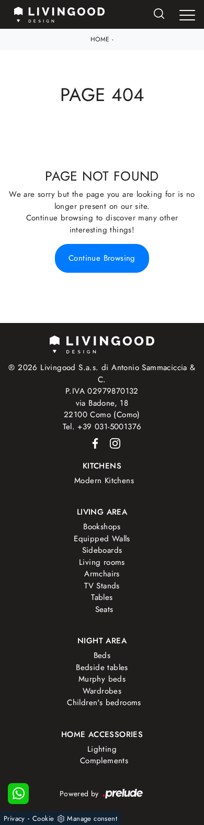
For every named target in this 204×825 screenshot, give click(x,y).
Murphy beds (102, 679)
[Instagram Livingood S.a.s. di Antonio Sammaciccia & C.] (112, 442)
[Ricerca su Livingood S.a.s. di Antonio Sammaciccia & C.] (159, 14)
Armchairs (102, 573)
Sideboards (102, 550)
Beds (102, 655)
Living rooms (102, 562)
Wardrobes (102, 691)
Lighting (102, 749)
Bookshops (102, 526)
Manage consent (92, 818)
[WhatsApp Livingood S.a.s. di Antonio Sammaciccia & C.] (18, 793)
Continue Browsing (102, 258)
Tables (101, 597)
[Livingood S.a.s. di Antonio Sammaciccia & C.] (102, 343)
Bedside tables (102, 667)
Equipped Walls (102, 538)
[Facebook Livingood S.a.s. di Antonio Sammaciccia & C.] (93, 442)
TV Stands (102, 586)
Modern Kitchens (104, 480)
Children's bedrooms (104, 702)
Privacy (14, 818)
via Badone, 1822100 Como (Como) (102, 409)
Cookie (43, 818)
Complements (104, 760)
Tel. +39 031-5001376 (102, 426)
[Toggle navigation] (187, 15)
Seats (104, 609)
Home (100, 39)
